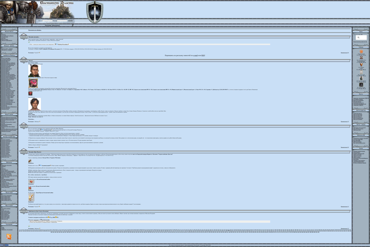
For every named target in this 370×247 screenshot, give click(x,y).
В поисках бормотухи (358, 102)
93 (147, 229)
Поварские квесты (357, 113)
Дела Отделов (5, 36)
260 (149, 230)
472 (278, 232)
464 (262, 232)
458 (250, 232)
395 (122, 232)
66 (108, 229)
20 (41, 229)
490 (314, 232)
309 (249, 230)
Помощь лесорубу (6, 141)
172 (303, 229)
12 (30, 229)
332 (296, 230)
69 (112, 229)
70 (114, 229)
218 (64, 230)
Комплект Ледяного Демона (8, 74)
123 (204, 229)
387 (106, 232)
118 (194, 229)
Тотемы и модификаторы (7, 183)
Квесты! (31, 60)
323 (277, 230)
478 (290, 232)
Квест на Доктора (357, 116)
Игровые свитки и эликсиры (8, 179)
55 (92, 229)
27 (52, 229)
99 (156, 229)
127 (212, 229)
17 (37, 229)
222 (72, 230)
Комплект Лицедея (6, 67)
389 (110, 232)
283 (196, 230)
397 (126, 232)
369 (70, 232)
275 (179, 230)
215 (58, 230)
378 (88, 232)
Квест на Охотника (357, 114)
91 (144, 229)
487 (308, 232)
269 (167, 230)
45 (78, 229)
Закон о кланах (356, 157)
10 (27, 229)
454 (242, 232)
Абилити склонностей (7, 174)
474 (282, 232)
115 (188, 229)
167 (293, 229)
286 (202, 230)
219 (66, 230)
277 (184, 230)
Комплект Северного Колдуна (8, 64)
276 (181, 230)
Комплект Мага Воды (6, 85)
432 (197, 232)
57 (95, 229)
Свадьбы (3, 38)
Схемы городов (5, 182)
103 (164, 229)
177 (313, 229)
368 (68, 232)
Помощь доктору (6, 151)
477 (288, 232)
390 (112, 232)
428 (189, 232)
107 (172, 229)
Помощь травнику (6, 148)
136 (231, 229)
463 (260, 232)
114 (186, 229)
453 (239, 232)
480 (294, 232)
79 (127, 229)
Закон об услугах (357, 155)
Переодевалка (5, 169)
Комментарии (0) (345, 52)
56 (94, 229)
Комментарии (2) (345, 206)
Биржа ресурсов (5, 156)
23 (46, 229)
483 (300, 232)
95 (150, 229)
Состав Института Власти (7, 35)
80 (128, 229)
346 (324, 230)
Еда (2, 167)
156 (271, 229)
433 (199, 232)
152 (263, 229)
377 (86, 232)
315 (261, 230)
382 (96, 232)
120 (198, 229)
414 (161, 232)
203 (34, 230)
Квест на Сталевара (357, 119)
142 (243, 229)
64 (105, 229)
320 (271, 230)
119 (196, 229)
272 (173, 230)
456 (246, 232)
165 (289, 229)
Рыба (3, 178)
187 (334, 229)
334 (300, 230)
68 (111, 229)
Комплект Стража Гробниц (8, 79)
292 (214, 230)
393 (118, 232)
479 (292, 232)
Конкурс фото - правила (7, 48)
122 (202, 229)
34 (62, 229)
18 (39, 229)
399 (130, 232)
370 (72, 232)
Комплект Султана (6, 98)
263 (155, 230)
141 (241, 229)
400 (132, 232)
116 (190, 229)
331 (294, 230)
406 (144, 232)
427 (187, 232)
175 (309, 229)
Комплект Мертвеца (6, 89)
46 (79, 229)
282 (194, 230)
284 (198, 230)
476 (286, 232)
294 (218, 230)
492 (318, 232)
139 (237, 229)
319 (269, 230)
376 (84, 232)
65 (107, 229)
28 (53, 229)
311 (253, 230)
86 (137, 229)
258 (145, 230)
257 (143, 230)
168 (295, 229)
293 (216, 230)
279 (188, 230)
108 (174, 229)
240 (109, 230)
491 (316, 232)
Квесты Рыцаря (5, 214)
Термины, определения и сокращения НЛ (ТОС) (359, 161)
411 (155, 232)
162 (283, 229)
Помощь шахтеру (6, 144)
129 (216, 229)
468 (270, 232)
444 (221, 232)
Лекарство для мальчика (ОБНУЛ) (361, 98)
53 (89, 229)
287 (204, 230)
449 (231, 232)
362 (55, 232)
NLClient (4, 168)
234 (97, 230)
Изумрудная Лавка (6, 58)
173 (305, 229)
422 (177, 232)
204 (36, 230)
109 (176, 229)
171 (301, 229)
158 (275, 229)
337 (306, 230)
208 (44, 230)
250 (129, 230)
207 (42, 230)
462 (258, 232)
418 (169, 232)
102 (162, 229)
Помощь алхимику (6, 139)
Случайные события (358, 99)
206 (40, 230)
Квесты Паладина (6, 215)
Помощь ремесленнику (7, 140)
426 (185, 232)
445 (223, 232)
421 (175, 232)
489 (312, 232)
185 (330, 229)
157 (273, 229)
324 (279, 230)
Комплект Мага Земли (7, 84)
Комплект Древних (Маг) (7, 97)
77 (124, 229)
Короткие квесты (357, 101)
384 (100, 232)
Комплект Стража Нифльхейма (9, 75)
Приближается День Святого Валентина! (39, 211)
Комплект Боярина (6, 69)
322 (275, 230)
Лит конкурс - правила (7, 49)
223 (74, 230)
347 (326, 230)
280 (190, 230)
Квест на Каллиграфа (358, 118)
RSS (203, 55)
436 (205, 232)
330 (292, 230)
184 (328, 229)
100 (158, 229)
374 (80, 232)
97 (153, 229)
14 (33, 229)
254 (137, 230)
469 (272, 232)
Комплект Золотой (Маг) (7, 100)
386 (104, 232)
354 (340, 230)
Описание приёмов (6, 208)
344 (320, 230)
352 (336, 230)
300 (231, 230)
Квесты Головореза (6, 212)
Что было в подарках (6, 173)
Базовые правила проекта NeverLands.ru (359, 152)
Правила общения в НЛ (358, 153)
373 (78, 232)
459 (252, 232)
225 (78, 230)
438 (209, 232)
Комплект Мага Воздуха (7, 87)
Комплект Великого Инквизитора (9, 106)
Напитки (3, 166)
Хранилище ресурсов (6, 155)
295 (220, 230)
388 (108, 232)
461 (256, 232)
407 (146, 232)
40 (70, 229)
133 (224, 229)
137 (233, 229)
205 (38, 230)
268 (165, 230)
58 (96, 229)
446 (225, 232)
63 (104, 229)
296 (222, 230)
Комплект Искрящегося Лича (8, 95)
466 (266, 232)
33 (60, 229)
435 (203, 232)
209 (46, 230)
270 (169, 230)
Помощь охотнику (6, 152)
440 (213, 232)
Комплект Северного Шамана (8, 62)
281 (192, 230)
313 (257, 230)
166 (291, 229)
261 (151, 230)
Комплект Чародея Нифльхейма (9, 77)
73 (118, 229)
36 (65, 229)
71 (115, 229)
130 (218, 229)
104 (166, 229)
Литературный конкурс (7, 40)
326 (283, 230)
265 (159, 230)
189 (338, 229)
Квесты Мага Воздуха (7, 200)
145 (249, 229)
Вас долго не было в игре (359, 142)
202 (32, 230)
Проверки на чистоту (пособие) (360, 138)
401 (134, 232)
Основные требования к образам (9, 186)
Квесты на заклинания (358, 100)
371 (74, 232)
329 (290, 230)
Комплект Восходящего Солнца (9, 130)
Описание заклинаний (7, 195)
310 (251, 230)
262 (153, 230)
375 (82, 232)
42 (73, 229)
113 (184, 229)
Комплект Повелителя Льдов (8, 76)
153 (265, 229)
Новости (3, 34)
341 (314, 230)
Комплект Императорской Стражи (9, 128)
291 (212, 230)
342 (316, 230)
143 (245, 229)
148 (255, 229)
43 (75, 229)
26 (50, 229)
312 (255, 230)
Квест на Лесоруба (357, 115)
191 (342, 229)
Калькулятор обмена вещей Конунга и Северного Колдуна (9, 171)
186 (332, 229)
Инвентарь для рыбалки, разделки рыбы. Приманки (9, 176)
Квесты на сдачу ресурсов (359, 127)
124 (206, 229)
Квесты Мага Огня (6, 196)
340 (312, 230)
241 (111, 230)
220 (68, 230)
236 (101, 230)
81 (130, 229)
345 (322, 230)
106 (170, 229)
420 (173, 232)
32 (59, 229)
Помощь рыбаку (5, 153)
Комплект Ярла (5, 61)
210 (48, 230)
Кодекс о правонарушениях (359, 162)
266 (161, 230)
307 (245, 230)
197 (22, 230)
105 (168, 229)
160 (279, 229)
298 (226, 230)
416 (165, 232)
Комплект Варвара (6, 107)
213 (54, 230)
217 (62, 230)
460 (254, 232)
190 (340, 229)
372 (76, 232)
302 (235, 230)
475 (284, 232)
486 (306, 232)
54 (91, 229)
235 (99, 230)
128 (214, 229)
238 (105, 230)
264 (157, 230)
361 (53, 232)
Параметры (31, 163)
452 (237, 232)
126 (210, 229)
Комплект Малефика (6, 82)
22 (44, 229)
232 (92, 230)
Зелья (3, 227)
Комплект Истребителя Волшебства (7, 105)
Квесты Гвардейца (6, 213)
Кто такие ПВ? (356, 140)
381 (94, 232)
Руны (3, 209)
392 (116, 232)
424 (181, 232)
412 (157, 232)
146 (251, 229)
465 (264, 232)
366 (63, 232)
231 (90, 230)
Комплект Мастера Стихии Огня (9, 117)
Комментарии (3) (345, 121)
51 (86, 229)
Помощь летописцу (6, 150)
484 (302, 232)
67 (109, 229)
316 (263, 230)
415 (163, 232)
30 (56, 229)
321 (273, 230)
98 (154, 229)
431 (195, 232)
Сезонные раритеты (6, 59)
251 (131, 230)
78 (125, 229)
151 (261, 229)
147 (253, 229)
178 (316, 229)
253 (135, 230)
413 (159, 232)
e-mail (195, 55)
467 (268, 232)
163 (285, 229)
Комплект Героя (5, 109)
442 (217, 232)
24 (47, 229)
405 (142, 232)
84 (134, 229)
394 (120, 232)
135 (229, 229)
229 (86, 230)
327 (285, 230)
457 (248, 232)
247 (123, 230)
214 (56, 230)
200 (28, 230)
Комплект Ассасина (6, 131)
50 (85, 229)
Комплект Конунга (6, 60)
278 (186, 230)
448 (229, 232)
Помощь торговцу (6, 154)
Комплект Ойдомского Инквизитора (7, 125)
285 (200, 230)
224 (76, 230)
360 (51, 232)
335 (302, 230)
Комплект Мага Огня (6, 83)
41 (72, 229)
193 (346, 229)
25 (49, 229)
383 (98, 232)
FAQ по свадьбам (357, 141)
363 (57, 232)
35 (63, 229)
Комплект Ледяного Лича (7, 94)
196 (20, 230)
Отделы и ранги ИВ (357, 139)
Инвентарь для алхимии (7, 229)
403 (138, 232)
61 (101, 229)
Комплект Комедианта (7, 68)
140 (239, 229)
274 (177, 230)
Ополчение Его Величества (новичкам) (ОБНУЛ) (359, 104)
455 (244, 232)
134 (226, 229)
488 (310, 232)
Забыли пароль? (56, 25)
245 (119, 230)
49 (83, 229)
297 (224, 230)
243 (115, 230)
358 (348, 230)
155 (269, 229)
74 (120, 229)
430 (193, 232)
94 (148, 229)
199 (26, 230)
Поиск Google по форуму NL (360, 41)
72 (117, 229)
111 (180, 229)
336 (304, 230)
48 (82, 229)
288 (206, 230)
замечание (36, 219)
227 (82, 230)
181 (322, 229)
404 (140, 232)
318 (267, 230)
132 (222, 229)
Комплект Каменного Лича (8, 92)
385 (102, 232)
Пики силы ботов (5, 187)
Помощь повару (5, 145)
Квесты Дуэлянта (5, 217)
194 (348, 229)
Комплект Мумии (6, 81)
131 (220, 229)
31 (57, 229)
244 (117, 230)
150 (259, 229)
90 (143, 229)
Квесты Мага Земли (6, 199)
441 (215, 232)
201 (30, 230)
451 (235, 232)
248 (125, 230)
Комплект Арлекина (6, 66)
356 (344, 230)
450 (233, 232)
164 (287, 229)
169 (297, 229)
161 (281, 229)
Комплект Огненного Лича (8, 91)
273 (175, 230)
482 (298, 232)
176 (311, 229)
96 (151, 229)
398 (128, 232)
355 (342, 230)
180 (320, 229)
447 (227, 232)
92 (146, 229)
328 (287, 230)
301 (233, 230)
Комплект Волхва (5, 73)
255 (139, 230)
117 (192, 229)
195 (350, 229)
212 (52, 230)
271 (171, 230)
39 (69, 229)
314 (259, 230)
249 (127, 230)
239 (107, 230)
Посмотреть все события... (34, 30)
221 (70, 230)
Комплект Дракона (6, 88)
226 (80, 230)
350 (332, 230)
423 (179, 232)
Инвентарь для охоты (6, 165)
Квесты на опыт (357, 129)
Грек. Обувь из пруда (358, 128)
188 (336, 229)
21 (43, 229)
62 (102, 229)
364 (59, 232)
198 (24, 230)
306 (243, 230)
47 (81, 229)
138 (235, 229)
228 (84, 230)
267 (163, 230)
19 (40, 229)
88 (140, 229)
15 (34, 229)
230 (88, 230)
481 (296, 232)
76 (122, 229)
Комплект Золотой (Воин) (7, 99)
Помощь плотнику (6, 143)
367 (65, 232)
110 (178, 229)
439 (211, 232)
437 (207, 232)
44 (76, 229)
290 (210, 230)
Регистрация (48, 25)
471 (276, 232)
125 (208, 229)
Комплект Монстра (6, 80)
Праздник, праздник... (34, 37)
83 (133, 229)
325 (281, 230)
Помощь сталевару (6, 146)
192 (344, 229)
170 (299, 229)
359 (350, 230)
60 (99, 229)
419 (171, 232)
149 (257, 229)
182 (324, 229)
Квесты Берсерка (5, 210)
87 (138, 229)
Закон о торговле (357, 154)
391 (114, 232)
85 (135, 229)
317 (265, 230)
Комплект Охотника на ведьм (8, 102)
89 (141, 229)
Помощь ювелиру (6, 147)
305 (241, 230)
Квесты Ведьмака (5, 216)
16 (36, 229)
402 (136, 232)
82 (131, 229)
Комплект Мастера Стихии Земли (9, 118)
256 (141, 230)
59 (98, 229)
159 (277, 229)
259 (147, 230)
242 (113, 230)
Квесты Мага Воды (6, 197)
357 (346, 230)
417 (167, 232)
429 (191, 232)
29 (55, 229)
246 (121, 230)
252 (133, 230)
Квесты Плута (5, 218)
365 (61, 232)
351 (334, 230)
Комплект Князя (5, 70)
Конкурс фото (5, 39)
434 (201, 232)
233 (94, 230)
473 (280, 232)
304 (239, 230)
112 (182, 229)
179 (318, 229)
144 (247, 229)
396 (124, 232)
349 (330, 230)
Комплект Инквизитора (7, 103)
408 (148, 232)
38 (68, 229)
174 (307, 229)
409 (150, 232)
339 (310, 230)
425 (183, 232)
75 (121, 229)
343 (318, 230)
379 (90, 232)
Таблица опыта (5, 184)
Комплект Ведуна (6, 72)
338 (308, 230)
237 (103, 230)
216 (60, 230)
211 (50, 230)
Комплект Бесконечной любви (8, 90)
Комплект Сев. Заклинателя (8, 65)
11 (28, 229)
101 (160, 229)
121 (200, 229)
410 (152, 232)
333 (298, 230)
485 (304, 232)
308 (247, 230)
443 (219, 232)
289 (208, 230)
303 (237, 230)
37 (66, 229)
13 (31, 229)
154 (267, 229)
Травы (3, 228)
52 (88, 229)
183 (326, 229)
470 (274, 232)
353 (338, 230)
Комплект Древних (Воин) (8, 96)
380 (92, 232)
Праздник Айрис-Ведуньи (35, 152)
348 (328, 230)
